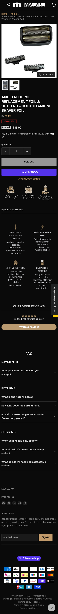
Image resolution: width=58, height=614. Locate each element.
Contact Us (38, 596)
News (37, 602)
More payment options (29, 179)
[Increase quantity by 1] (27, 151)
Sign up (46, 537)
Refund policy (24, 602)
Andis (14, 14)
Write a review (29, 327)
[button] (5, 85)
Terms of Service (44, 599)
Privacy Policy (17, 596)
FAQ (28, 596)
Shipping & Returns (12, 599)
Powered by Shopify (29, 608)
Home (4, 14)
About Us (28, 599)
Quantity (6, 145)
